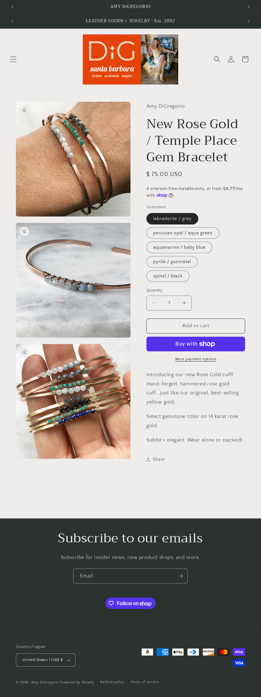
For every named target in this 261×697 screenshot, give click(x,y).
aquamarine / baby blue (179, 247)
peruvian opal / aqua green (183, 233)
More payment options (195, 359)
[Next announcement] (249, 7)
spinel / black (168, 276)
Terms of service (144, 682)
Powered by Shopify (77, 682)
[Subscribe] (180, 576)
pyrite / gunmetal (172, 261)
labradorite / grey (172, 218)
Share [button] (159, 459)
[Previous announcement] (12, 7)
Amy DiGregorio (45, 682)
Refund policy (112, 682)
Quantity (154, 290)
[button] (13, 59)
